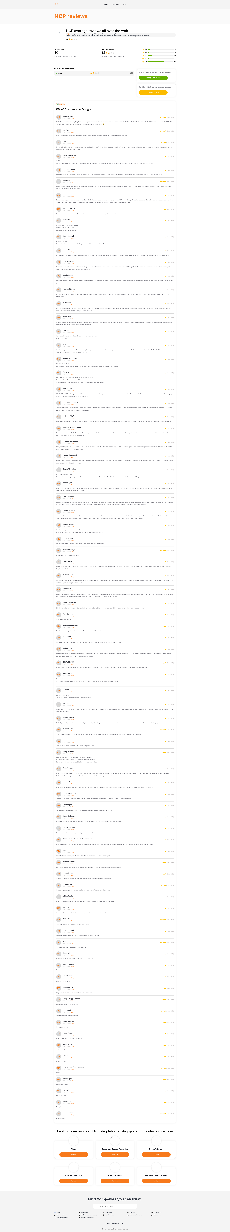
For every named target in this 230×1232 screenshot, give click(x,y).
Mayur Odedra (68, 964)
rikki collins (67, 220)
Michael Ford (68, 987)
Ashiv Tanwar (68, 1113)
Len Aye (66, 130)
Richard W (67, 589)
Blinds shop (84, 1212)
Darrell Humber (68, 862)
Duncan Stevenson (70, 289)
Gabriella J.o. (68, 275)
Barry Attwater (68, 717)
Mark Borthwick (69, 208)
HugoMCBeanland (70, 469)
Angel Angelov (68, 1021)
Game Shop (158, 1215)
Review (74, 1154)
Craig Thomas (68, 752)
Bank (58, 1212)
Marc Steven (68, 614)
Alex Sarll (66, 1056)
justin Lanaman (69, 976)
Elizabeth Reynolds (70, 441)
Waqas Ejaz (67, 483)
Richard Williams (69, 793)
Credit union (158, 1212)
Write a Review (153, 92)
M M (64, 850)
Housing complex (62, 1218)
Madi (64, 942)
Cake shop (109, 1212)
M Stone (66, 372)
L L (64, 740)
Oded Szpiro (67, 1079)
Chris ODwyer (68, 116)
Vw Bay (66, 704)
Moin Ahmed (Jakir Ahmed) (73, 1067)
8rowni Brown (68, 388)
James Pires (67, 250)
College (132, 1212)
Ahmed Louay (68, 1101)
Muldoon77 (67, 344)
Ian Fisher (66, 181)
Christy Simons (68, 524)
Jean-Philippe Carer (70, 402)
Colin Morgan (68, 768)
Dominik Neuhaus (69, 673)
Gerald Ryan (67, 805)
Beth (64, 141)
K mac (65, 194)
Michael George (69, 550)
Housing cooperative (87, 1218)
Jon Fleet (66, 782)
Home (106, 4)
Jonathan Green (69, 169)
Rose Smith (67, 637)
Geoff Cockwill (68, 236)
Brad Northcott (68, 497)
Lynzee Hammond (70, 455)
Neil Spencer (68, 1044)
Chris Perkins (68, 330)
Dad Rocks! (67, 303)
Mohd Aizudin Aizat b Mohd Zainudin (77, 839)
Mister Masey (68, 575)
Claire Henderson (69, 155)
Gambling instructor (136, 1215)
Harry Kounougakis (70, 625)
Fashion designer (111, 1215)
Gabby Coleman (69, 816)
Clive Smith (67, 919)
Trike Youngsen (69, 827)
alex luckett (67, 884)
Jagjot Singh (68, 873)
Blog (124, 4)
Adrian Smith (68, 896)
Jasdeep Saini (68, 930)
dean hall (66, 953)
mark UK (66, 1090)
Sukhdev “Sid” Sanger (71, 416)
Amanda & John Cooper (72, 427)
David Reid (67, 317)
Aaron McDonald (69, 602)
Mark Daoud (67, 907)
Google (61, 104)
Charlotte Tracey (69, 510)
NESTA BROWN (68, 662)
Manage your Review (153, 78)
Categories (115, 4)
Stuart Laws (67, 561)
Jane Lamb (67, 1010)
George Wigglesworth (71, 999)
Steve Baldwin (68, 1033)
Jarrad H (66, 690)
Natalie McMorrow (70, 358)
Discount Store (61, 1215)
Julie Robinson (68, 261)
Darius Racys (68, 648)
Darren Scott (68, 729)
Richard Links (68, 538)
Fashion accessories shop (89, 1215)
